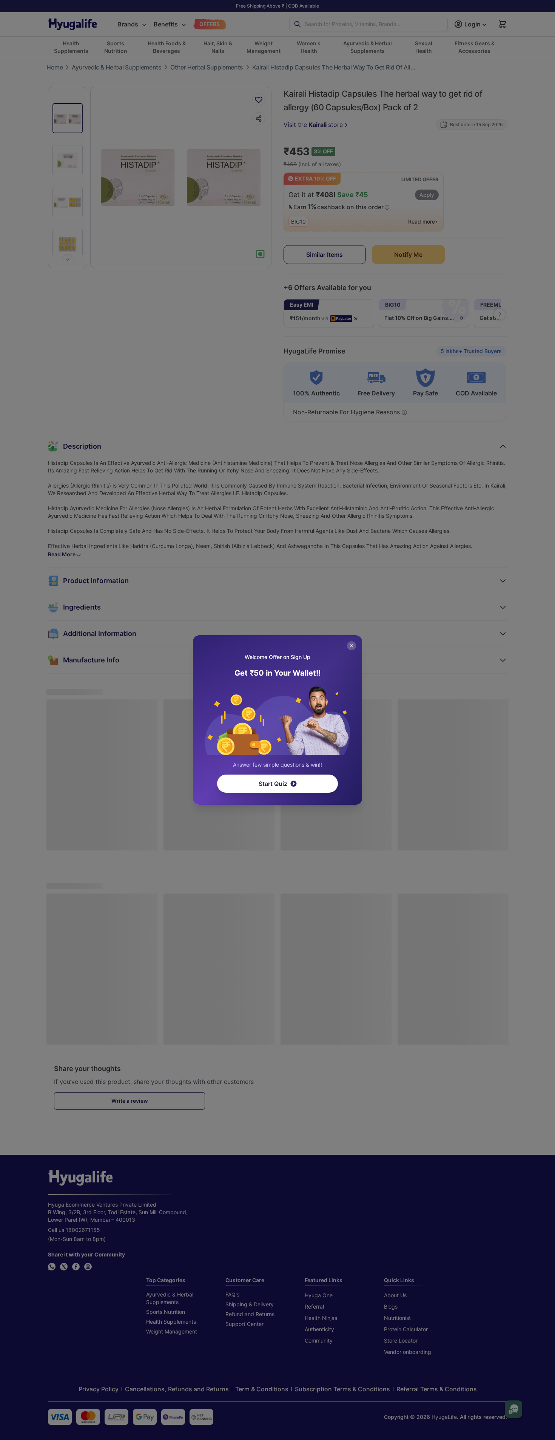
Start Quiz (273, 783)
